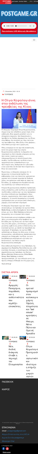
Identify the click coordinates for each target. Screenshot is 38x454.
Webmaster (7, 452)
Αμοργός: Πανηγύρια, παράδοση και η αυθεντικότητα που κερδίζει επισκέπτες (13, 296)
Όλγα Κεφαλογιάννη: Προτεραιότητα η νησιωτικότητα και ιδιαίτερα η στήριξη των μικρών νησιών (31, 361)
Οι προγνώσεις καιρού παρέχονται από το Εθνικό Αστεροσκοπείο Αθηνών (17, 423)
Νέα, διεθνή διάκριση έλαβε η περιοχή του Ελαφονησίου (13, 355)
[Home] (19, 14)
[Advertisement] (19, 63)
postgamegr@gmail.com (17, 431)
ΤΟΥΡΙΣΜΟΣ (8, 94)
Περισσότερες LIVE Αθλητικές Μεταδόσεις (19, 31)
